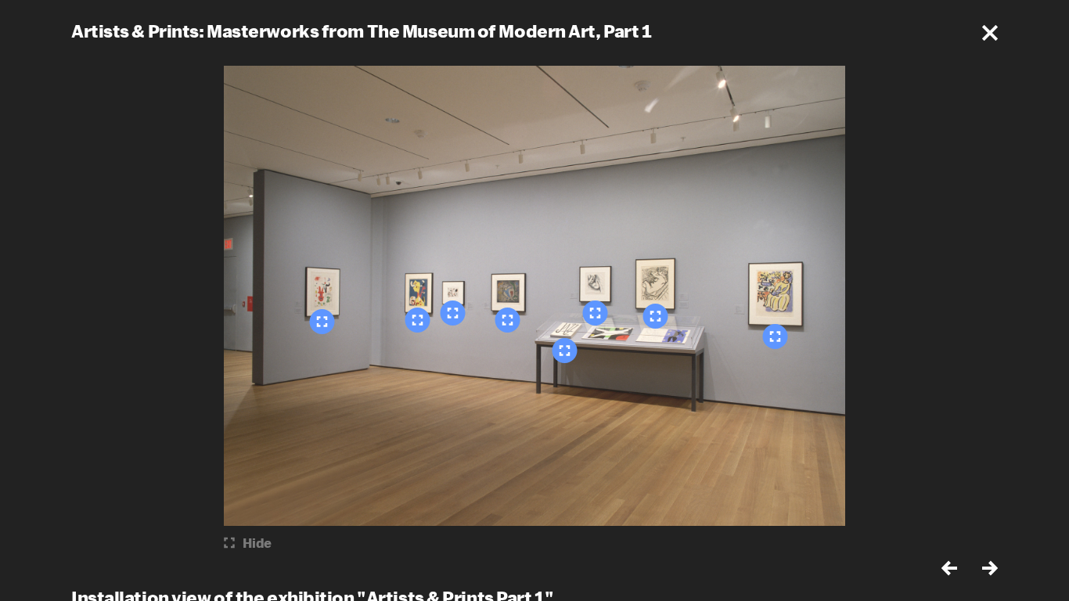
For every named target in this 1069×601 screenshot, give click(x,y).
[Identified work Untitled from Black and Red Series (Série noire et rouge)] (453, 313)
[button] (990, 33)
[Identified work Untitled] (508, 320)
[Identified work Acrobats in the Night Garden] (322, 321)
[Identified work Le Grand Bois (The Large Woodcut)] (656, 316)
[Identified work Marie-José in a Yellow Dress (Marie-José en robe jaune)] (775, 336)
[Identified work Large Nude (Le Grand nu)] (595, 313)
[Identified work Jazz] (565, 350)
